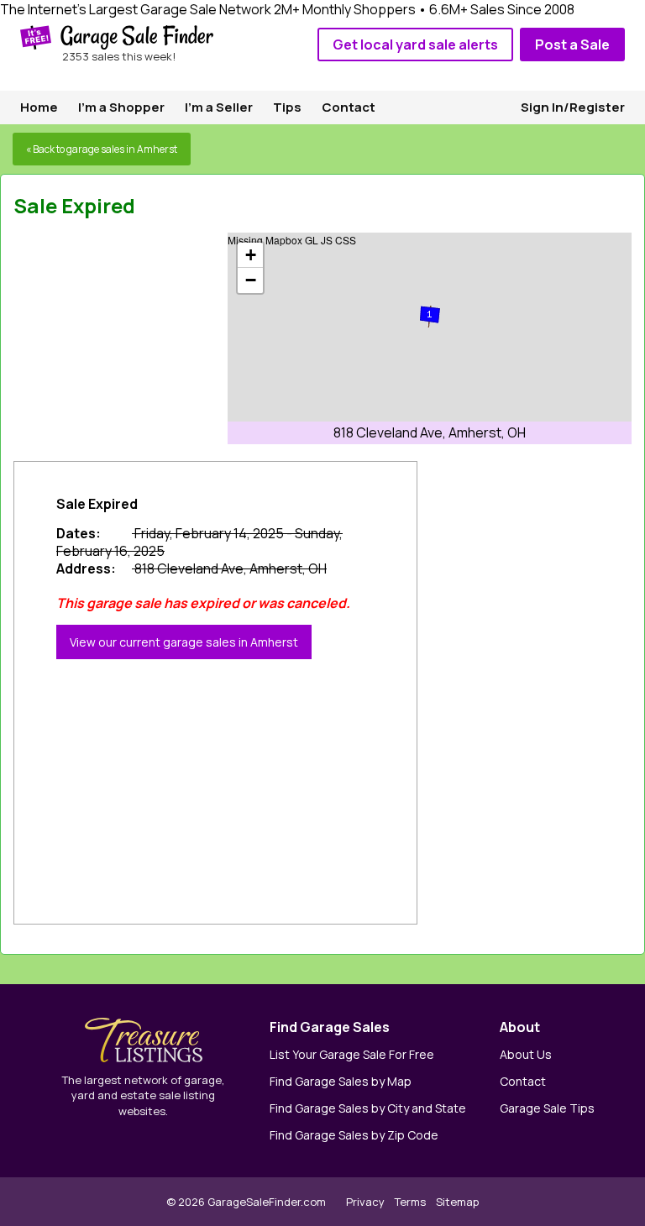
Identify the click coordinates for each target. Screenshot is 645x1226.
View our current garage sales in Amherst (184, 642)
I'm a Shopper (121, 107)
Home (39, 107)
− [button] (250, 280)
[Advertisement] (139, 338)
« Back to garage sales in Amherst (101, 149)
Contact (348, 107)
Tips (287, 107)
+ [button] (250, 254)
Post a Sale (572, 44)
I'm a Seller (219, 107)
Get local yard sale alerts (415, 44)
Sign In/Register (573, 107)
